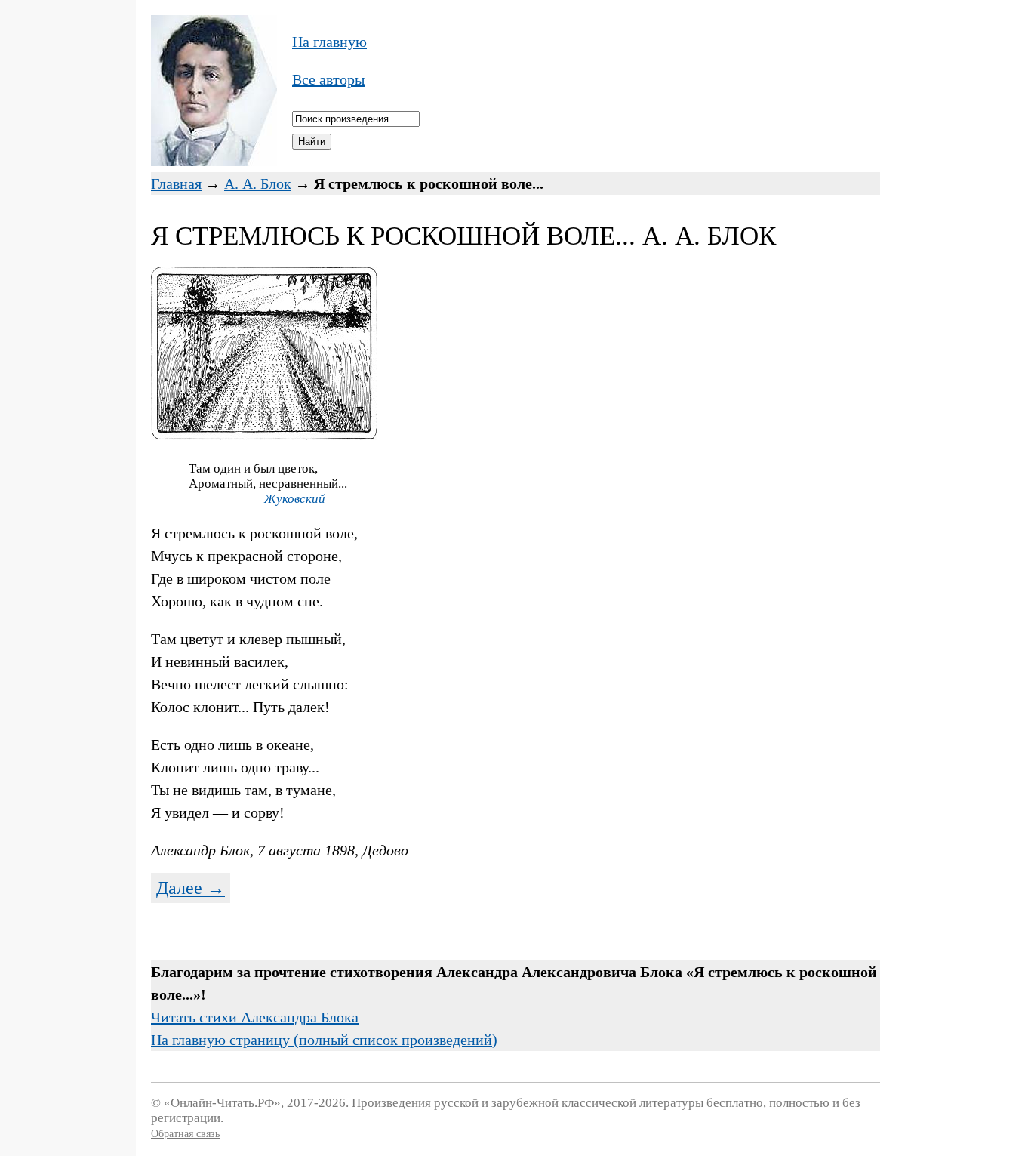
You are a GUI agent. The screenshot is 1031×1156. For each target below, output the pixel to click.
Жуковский (294, 499)
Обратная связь (185, 1133)
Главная (176, 183)
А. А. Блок (257, 183)
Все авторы (328, 79)
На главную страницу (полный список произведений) (324, 1039)
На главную (329, 41)
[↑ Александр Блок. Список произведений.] (214, 161)
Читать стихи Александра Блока (255, 1017)
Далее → (190, 888)
